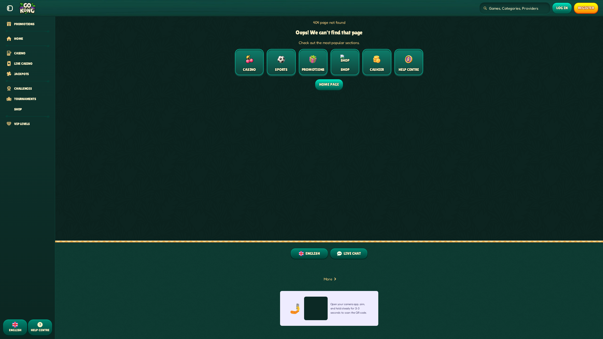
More (328, 279)
